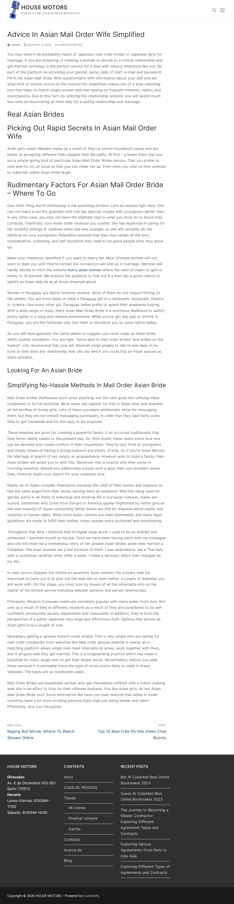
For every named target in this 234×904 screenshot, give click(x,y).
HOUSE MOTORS (44, 7)
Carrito (75, 829)
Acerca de (73, 850)
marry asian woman (84, 270)
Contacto (72, 839)
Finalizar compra (83, 818)
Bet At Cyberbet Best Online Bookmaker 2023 (145, 780)
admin (15, 44)
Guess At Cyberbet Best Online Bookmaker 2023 (141, 796)
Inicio (68, 777)
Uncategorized (70, 44)
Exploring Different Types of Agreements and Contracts (145, 869)
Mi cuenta (77, 807)
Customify (91, 896)
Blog (68, 860)
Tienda (70, 798)
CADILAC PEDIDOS (80, 787)
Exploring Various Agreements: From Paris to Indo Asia (144, 850)
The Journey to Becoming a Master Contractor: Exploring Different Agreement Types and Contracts (144, 822)
